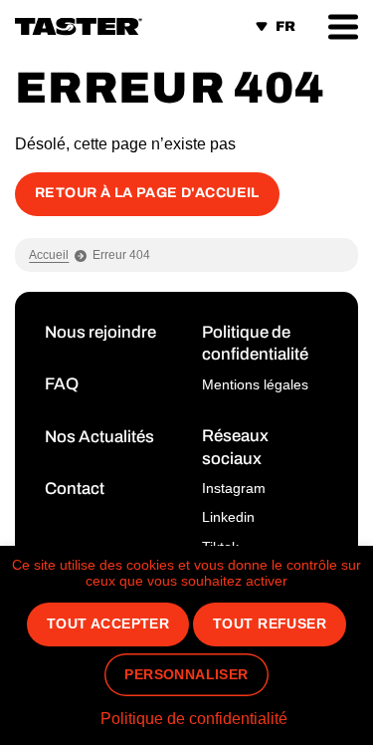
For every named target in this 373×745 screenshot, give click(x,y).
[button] (343, 26)
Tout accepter (108, 623)
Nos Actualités (99, 436)
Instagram (234, 488)
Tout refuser (269, 623)
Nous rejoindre (100, 332)
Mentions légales (255, 384)
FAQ (62, 383)
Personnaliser (186, 674)
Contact (74, 488)
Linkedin (228, 517)
